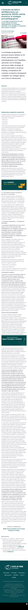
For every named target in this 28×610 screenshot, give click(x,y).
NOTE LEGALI (6, 595)
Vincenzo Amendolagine (8, 31)
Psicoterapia (22, 572)
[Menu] (2, 3)
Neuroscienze (8, 575)
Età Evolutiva (6, 572)
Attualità (14, 577)
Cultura (22, 575)
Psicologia (14, 572)
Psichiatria (15, 575)
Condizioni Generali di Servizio (16, 595)
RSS (17, 596)
